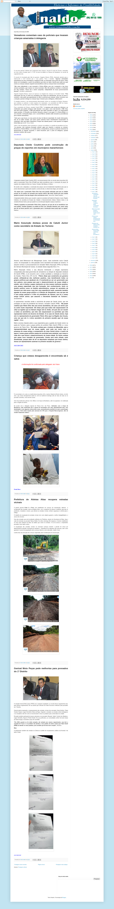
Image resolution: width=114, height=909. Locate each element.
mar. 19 (94, 177)
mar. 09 (94, 241)
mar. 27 (94, 160)
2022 (91, 123)
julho (92, 141)
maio (92, 146)
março (92, 150)
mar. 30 (94, 154)
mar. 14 (94, 187)
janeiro (93, 262)
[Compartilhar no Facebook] (38, 139)
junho (92, 144)
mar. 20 (94, 175)
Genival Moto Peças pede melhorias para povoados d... (96, 232)
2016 (91, 269)
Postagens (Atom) (22, 867)
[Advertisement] (23, 885)
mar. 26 (94, 162)
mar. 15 (94, 185)
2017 (91, 267)
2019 (91, 129)
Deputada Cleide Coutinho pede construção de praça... (95, 204)
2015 (91, 271)
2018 (91, 265)
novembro (93, 133)
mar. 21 (94, 172)
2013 (91, 275)
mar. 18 (94, 179)
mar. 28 (94, 158)
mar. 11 (94, 237)
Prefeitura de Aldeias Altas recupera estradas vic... (96, 225)
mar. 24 (94, 166)
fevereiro (93, 260)
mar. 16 (94, 183)
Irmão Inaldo (78, 106)
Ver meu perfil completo (79, 108)
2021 (91, 125)
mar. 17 (94, 181)
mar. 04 (94, 251)
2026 (91, 115)
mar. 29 (94, 156)
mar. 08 (94, 243)
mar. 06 (94, 247)
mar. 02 (94, 255)
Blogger (64, 897)
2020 (91, 127)
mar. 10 (94, 239)
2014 (91, 273)
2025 (91, 117)
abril (92, 148)
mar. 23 (94, 168)
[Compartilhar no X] (37, 139)
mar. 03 (94, 253)
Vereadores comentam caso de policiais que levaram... (95, 196)
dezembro (93, 131)
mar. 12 (94, 191)
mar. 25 (94, 164)
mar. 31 (94, 152)
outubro (93, 135)
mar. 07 (94, 245)
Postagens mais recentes (20, 864)
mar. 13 (94, 189)
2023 (91, 121)
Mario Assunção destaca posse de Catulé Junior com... (96, 211)
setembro (93, 137)
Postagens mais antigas (62, 864)
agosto (92, 139)
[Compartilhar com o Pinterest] (40, 139)
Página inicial (41, 864)
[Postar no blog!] (35, 139)
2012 (91, 277)
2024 (91, 119)
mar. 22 (94, 170)
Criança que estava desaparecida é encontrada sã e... (96, 219)
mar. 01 (94, 258)
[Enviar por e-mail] (33, 139)
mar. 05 (94, 249)
